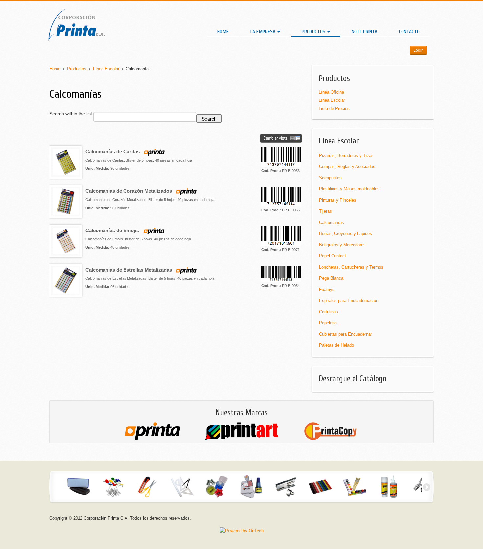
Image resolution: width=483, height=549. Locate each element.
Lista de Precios (334, 108)
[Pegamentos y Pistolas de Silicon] (389, 486)
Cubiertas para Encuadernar (345, 334)
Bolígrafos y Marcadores (342, 244)
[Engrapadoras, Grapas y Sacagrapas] (285, 486)
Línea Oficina (331, 92)
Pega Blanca (331, 278)
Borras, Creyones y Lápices (345, 233)
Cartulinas (328, 311)
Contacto (409, 31)
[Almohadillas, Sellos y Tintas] (251, 486)
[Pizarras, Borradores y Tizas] (78, 486)
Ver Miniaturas (281, 138)
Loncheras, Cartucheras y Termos (351, 267)
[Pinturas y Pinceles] (354, 486)
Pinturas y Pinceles (337, 200)
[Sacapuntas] (216, 486)
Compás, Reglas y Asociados (347, 166)
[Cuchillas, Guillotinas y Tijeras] (147, 486)
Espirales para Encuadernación (348, 300)
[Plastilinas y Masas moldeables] (320, 486)
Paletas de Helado (336, 345)
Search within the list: (71, 113)
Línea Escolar (106, 68)
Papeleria (328, 322)
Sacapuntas (330, 177)
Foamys (326, 289)
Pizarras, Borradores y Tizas (346, 155)
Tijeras (325, 211)
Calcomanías (331, 222)
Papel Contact (332, 255)
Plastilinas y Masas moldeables (349, 189)
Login (418, 50)
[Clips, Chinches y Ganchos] (113, 486)
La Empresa (263, 31)
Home (223, 31)
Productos (314, 31)
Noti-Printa (364, 31)
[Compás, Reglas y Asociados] (182, 486)
